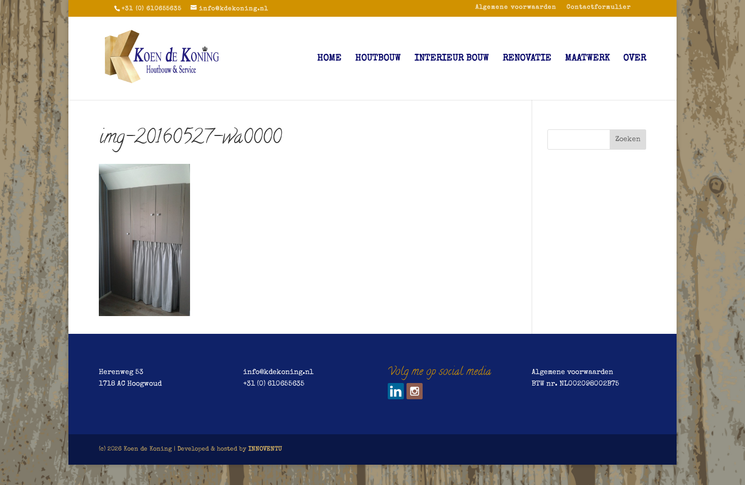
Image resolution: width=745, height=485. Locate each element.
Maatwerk (587, 59)
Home (329, 59)
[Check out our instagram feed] (414, 391)
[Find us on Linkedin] (396, 391)
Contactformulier (599, 8)
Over (634, 59)
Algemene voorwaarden (515, 8)
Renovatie (527, 59)
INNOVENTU (265, 449)
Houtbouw (378, 59)
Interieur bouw (452, 59)
